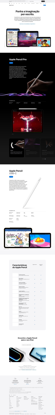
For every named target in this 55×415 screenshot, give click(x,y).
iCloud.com (17, 399)
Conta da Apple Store (18, 398)
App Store (17, 406)
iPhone (10, 400)
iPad (9, 399)
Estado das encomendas (26, 398)
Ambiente (39, 398)
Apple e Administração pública (34, 404)
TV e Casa (10, 403)
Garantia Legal (40, 406)
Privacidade (39, 399)
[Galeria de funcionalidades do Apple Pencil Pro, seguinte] (45, 159)
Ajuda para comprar (26, 399)
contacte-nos (34, 369)
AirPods (10, 402)
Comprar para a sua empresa (34, 398)
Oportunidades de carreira (41, 405)
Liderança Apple (40, 404)
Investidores (39, 407)
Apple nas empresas (33, 397)
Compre (11, 176)
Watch (9, 401)
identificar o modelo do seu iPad (26, 369)
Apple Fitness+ (18, 405)
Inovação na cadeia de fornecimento (40, 400)
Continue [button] (43, 1)
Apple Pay (10, 408)
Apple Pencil (11, 5)
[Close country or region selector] (45, 1)
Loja (9, 397)
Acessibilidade (39, 397)
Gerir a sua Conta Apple (18, 397)
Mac (9, 398)
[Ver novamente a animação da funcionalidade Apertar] (22, 147)
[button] (34, 1)
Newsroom (39, 403)
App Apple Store (25, 397)
